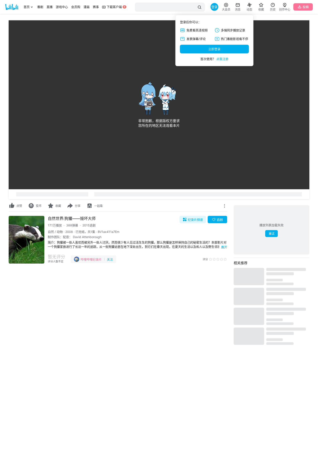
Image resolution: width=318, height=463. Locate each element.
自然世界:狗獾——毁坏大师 (72, 218)
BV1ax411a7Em (108, 232)
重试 (271, 233)
